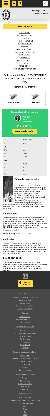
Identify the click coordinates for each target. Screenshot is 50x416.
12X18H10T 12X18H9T (24, 49)
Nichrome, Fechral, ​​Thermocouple (25, 297)
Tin (25, 412)
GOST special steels (25, 309)
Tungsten (25, 378)
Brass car (25, 367)
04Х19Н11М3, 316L (24, 35)
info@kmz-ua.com (41, 13)
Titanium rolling (25, 317)
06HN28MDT (25, 38)
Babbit (25, 406)
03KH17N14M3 (24, 33)
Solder (25, 409)
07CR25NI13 (25, 63)
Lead (25, 415)
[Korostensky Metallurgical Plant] (6, 15)
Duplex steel (25, 342)
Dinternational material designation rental (25, 400)
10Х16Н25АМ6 (24, 55)
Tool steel (25, 348)
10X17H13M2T (24, 46)
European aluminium (25, 403)
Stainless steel (25, 330)
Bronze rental (25, 356)
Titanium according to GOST (25, 319)
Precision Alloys (25, 300)
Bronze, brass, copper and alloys (25, 352)
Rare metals (25, 387)
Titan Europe (25, 322)
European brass (25, 370)
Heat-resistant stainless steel (25, 333)
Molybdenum (25, 381)
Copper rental (25, 364)
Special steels (25, 303)
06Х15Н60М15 (24, 66)
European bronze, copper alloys (25, 359)
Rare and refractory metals (25, 374)
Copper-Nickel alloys (25, 361)
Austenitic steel (25, 336)
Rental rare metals (25, 384)
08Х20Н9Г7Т (25, 58)
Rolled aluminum (25, 397)
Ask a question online (25, 131)
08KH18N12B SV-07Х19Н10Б (25, 69)
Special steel (25, 345)
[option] (13, 97)
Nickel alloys (25, 293)
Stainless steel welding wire (25, 52)
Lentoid (25, 389)
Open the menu (25, 27)
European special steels (25, 306)
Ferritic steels (25, 339)
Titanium (25, 313)
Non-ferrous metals (25, 394)
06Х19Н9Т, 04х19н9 (24, 60)
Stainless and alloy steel (25, 327)
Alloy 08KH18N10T (25, 44)
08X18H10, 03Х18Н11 (25, 41)
